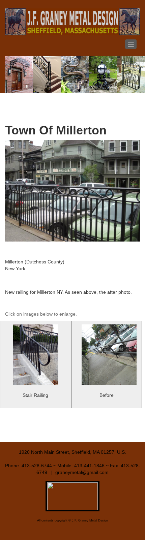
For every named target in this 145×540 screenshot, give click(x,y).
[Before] (107, 354)
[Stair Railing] (35, 354)
